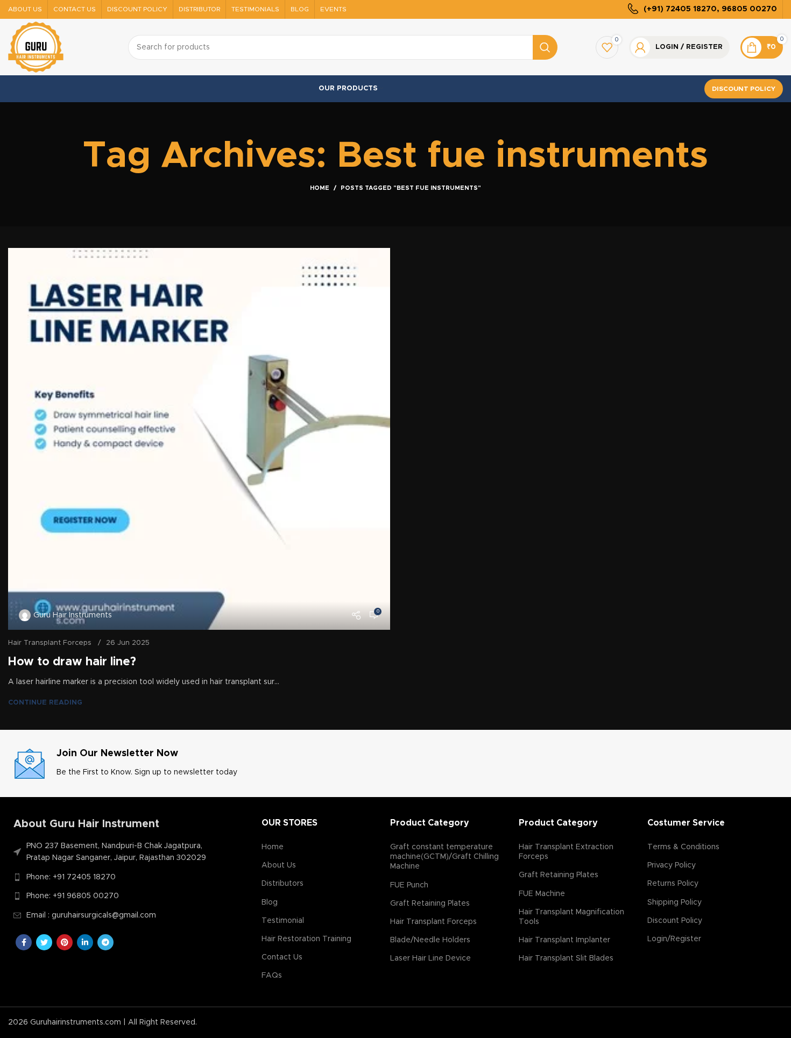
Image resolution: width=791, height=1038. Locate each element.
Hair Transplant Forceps (49, 642)
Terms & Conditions (683, 847)
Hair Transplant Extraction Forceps (566, 852)
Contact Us (282, 957)
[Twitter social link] (44, 942)
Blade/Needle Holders (430, 940)
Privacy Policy (671, 865)
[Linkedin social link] (85, 942)
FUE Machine (542, 894)
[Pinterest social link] (64, 942)
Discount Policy (743, 89)
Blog (270, 902)
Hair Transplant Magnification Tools (571, 917)
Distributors (282, 883)
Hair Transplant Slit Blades (566, 958)
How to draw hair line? (72, 662)
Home (319, 188)
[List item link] (113, 877)
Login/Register (674, 939)
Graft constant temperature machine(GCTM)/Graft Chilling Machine (444, 856)
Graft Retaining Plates (430, 903)
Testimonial (283, 921)
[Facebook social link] (24, 942)
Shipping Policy (674, 902)
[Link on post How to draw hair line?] (199, 439)
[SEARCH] (545, 47)
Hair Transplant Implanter (564, 940)
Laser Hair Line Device (430, 958)
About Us (279, 865)
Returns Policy (672, 883)
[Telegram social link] (105, 942)
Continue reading (45, 702)
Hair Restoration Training (306, 939)
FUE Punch (409, 885)
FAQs (272, 975)
